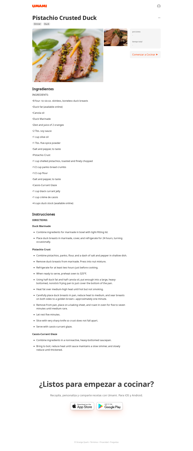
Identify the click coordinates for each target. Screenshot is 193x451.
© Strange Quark (81, 442)
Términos (94, 442)
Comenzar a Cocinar (143, 54)
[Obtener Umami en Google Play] (109, 406)
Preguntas (114, 442)
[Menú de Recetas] (159, 18)
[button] (37, 24)
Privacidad (104, 442)
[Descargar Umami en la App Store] (82, 406)
